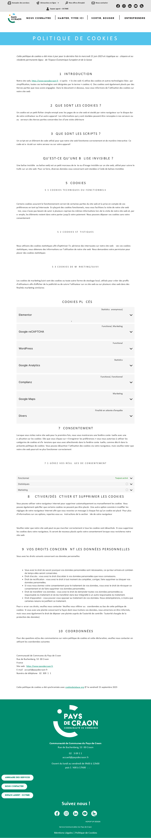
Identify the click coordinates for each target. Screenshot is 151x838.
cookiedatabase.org (74, 687)
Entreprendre (135, 18)
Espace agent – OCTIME (59, 9)
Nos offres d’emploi (77, 3)
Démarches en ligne (48, 3)
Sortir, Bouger (102, 18)
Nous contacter (102, 3)
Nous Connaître (38, 18)
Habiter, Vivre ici (71, 18)
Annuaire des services (20, 3)
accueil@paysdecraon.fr (76, 757)
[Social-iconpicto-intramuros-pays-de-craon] (141, 6)
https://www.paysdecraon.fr (45, 81)
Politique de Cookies (86, 833)
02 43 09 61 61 (75, 753)
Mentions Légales (63, 833)
